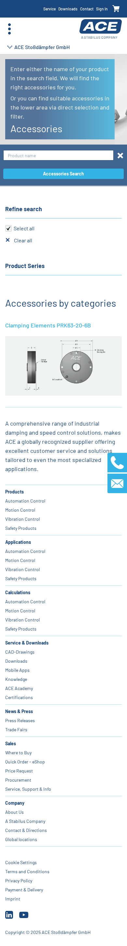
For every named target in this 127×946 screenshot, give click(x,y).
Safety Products (20, 528)
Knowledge (16, 679)
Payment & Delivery (24, 889)
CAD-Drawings (20, 652)
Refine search (23, 208)
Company (14, 803)
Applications (18, 542)
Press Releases (20, 720)
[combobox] (58, 155)
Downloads (68, 8)
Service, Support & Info (28, 789)
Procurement (18, 780)
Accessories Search (63, 173)
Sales (10, 743)
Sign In (102, 8)
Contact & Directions (26, 830)
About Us (14, 812)
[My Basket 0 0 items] (116, 9)
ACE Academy (19, 688)
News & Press (19, 711)
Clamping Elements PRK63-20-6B (48, 325)
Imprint (12, 898)
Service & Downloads (27, 643)
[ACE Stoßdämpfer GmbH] (100, 29)
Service (49, 8)
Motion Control (20, 510)
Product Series (25, 265)
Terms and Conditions (27, 871)
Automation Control (25, 501)
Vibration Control (22, 519)
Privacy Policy (18, 880)
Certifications (19, 697)
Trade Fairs (16, 729)
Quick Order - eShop (25, 761)
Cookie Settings (21, 862)
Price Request (19, 770)
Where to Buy (18, 752)
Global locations (21, 839)
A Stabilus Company (25, 821)
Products (14, 491)
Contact (86, 8)
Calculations (17, 592)
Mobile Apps (17, 670)
